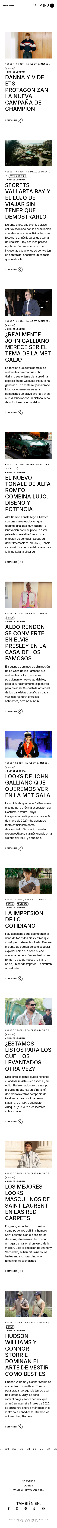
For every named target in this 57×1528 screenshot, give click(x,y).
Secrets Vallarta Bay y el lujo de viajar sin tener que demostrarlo (28, 201)
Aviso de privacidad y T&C (28, 1489)
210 (21, 1448)
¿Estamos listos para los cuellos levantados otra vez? (28, 1056)
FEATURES (22, 904)
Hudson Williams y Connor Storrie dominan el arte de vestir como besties (27, 1355)
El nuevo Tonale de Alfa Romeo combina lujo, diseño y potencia (28, 493)
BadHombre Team (37, 464)
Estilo (10, 68)
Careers (28, 1485)
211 (28, 1448)
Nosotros (28, 1481)
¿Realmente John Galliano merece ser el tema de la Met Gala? (28, 347)
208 (7, 1448)
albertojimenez (37, 64)
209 (14, 1448)
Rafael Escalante (38, 172)
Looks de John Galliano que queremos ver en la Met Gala (27, 785)
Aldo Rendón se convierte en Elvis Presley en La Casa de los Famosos (25, 643)
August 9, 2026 (14, 613)
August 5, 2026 (13, 1323)
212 (35, 1448)
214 (48, 1448)
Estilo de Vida (18, 176)
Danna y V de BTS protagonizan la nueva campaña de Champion (26, 93)
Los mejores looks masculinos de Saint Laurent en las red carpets (27, 1202)
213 (41, 1448)
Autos (13, 468)
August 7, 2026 (13, 900)
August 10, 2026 (14, 64)
